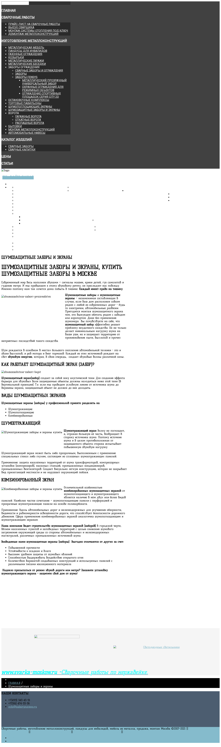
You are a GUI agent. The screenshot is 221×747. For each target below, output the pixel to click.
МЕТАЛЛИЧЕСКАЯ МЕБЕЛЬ (26, 47)
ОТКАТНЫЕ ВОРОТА (28, 119)
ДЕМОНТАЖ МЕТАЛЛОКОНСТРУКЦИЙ (33, 34)
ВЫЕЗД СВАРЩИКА (21, 27)
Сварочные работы (18, 17)
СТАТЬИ (7, 163)
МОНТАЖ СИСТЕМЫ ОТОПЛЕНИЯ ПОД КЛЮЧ (38, 30)
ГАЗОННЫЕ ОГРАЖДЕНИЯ (25, 54)
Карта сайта (16, 741)
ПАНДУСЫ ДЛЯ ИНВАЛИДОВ (27, 50)
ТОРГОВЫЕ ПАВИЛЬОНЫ (24, 103)
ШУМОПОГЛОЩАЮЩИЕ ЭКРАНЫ (30, 106)
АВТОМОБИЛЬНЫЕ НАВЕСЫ (26, 132)
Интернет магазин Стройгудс (50, 732)
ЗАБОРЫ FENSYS (26, 77)
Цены (6, 156)
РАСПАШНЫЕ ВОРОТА (29, 123)
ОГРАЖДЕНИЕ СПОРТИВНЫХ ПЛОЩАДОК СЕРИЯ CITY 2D (41, 95)
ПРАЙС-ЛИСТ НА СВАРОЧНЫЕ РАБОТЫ (34, 24)
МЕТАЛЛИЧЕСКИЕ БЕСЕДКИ (27, 64)
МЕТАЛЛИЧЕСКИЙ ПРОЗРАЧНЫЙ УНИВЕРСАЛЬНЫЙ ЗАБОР (44, 82)
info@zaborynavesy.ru (22, 706)
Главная (8, 10)
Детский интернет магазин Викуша (97, 732)
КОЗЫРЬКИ (16, 57)
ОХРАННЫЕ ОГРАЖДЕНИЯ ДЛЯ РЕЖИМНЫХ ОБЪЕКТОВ (43, 88)
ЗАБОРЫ (21, 73)
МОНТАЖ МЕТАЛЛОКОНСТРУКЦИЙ (31, 129)
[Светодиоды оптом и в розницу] (160, 647)
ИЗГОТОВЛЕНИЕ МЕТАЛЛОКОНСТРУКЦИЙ (34, 41)
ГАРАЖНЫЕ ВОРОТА (28, 116)
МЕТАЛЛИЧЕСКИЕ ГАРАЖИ (26, 60)
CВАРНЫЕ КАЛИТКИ (21, 149)
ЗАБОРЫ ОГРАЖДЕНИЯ (29, 213)
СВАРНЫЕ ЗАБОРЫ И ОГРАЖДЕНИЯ (39, 70)
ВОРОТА (19, 236)
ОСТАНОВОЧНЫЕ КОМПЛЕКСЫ (28, 100)
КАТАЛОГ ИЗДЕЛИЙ (16, 139)
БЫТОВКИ (15, 126)
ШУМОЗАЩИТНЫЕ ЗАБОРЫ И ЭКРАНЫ (34, 110)
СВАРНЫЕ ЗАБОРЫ (21, 146)
